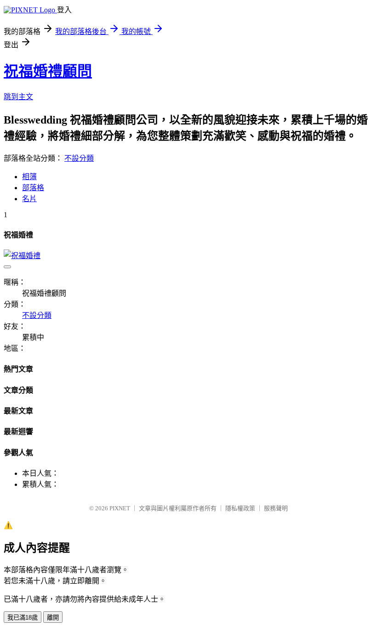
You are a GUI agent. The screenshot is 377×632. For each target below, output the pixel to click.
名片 (29, 199)
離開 (53, 617)
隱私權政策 (240, 508)
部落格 (33, 188)
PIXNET (119, 508)
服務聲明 (276, 508)
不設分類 (79, 158)
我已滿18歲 (22, 617)
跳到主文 (18, 97)
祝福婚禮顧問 (48, 71)
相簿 (29, 177)
